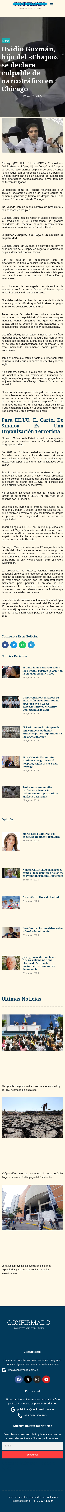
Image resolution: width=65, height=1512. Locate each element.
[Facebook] (19, 1379)
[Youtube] (46, 1379)
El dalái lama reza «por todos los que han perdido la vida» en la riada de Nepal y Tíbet (43, 670)
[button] (51, 4)
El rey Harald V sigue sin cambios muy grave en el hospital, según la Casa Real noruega (40, 762)
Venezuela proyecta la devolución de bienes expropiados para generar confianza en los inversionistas (26, 1269)
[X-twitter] (28, 1379)
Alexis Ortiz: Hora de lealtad (41, 897)
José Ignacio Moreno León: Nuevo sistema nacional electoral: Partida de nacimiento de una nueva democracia (39, 963)
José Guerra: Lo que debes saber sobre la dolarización (43, 930)
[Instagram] (37, 1379)
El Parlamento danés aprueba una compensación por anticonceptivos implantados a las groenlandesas (42, 732)
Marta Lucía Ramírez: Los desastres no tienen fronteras (41, 835)
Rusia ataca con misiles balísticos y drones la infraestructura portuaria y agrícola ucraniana (40, 792)
